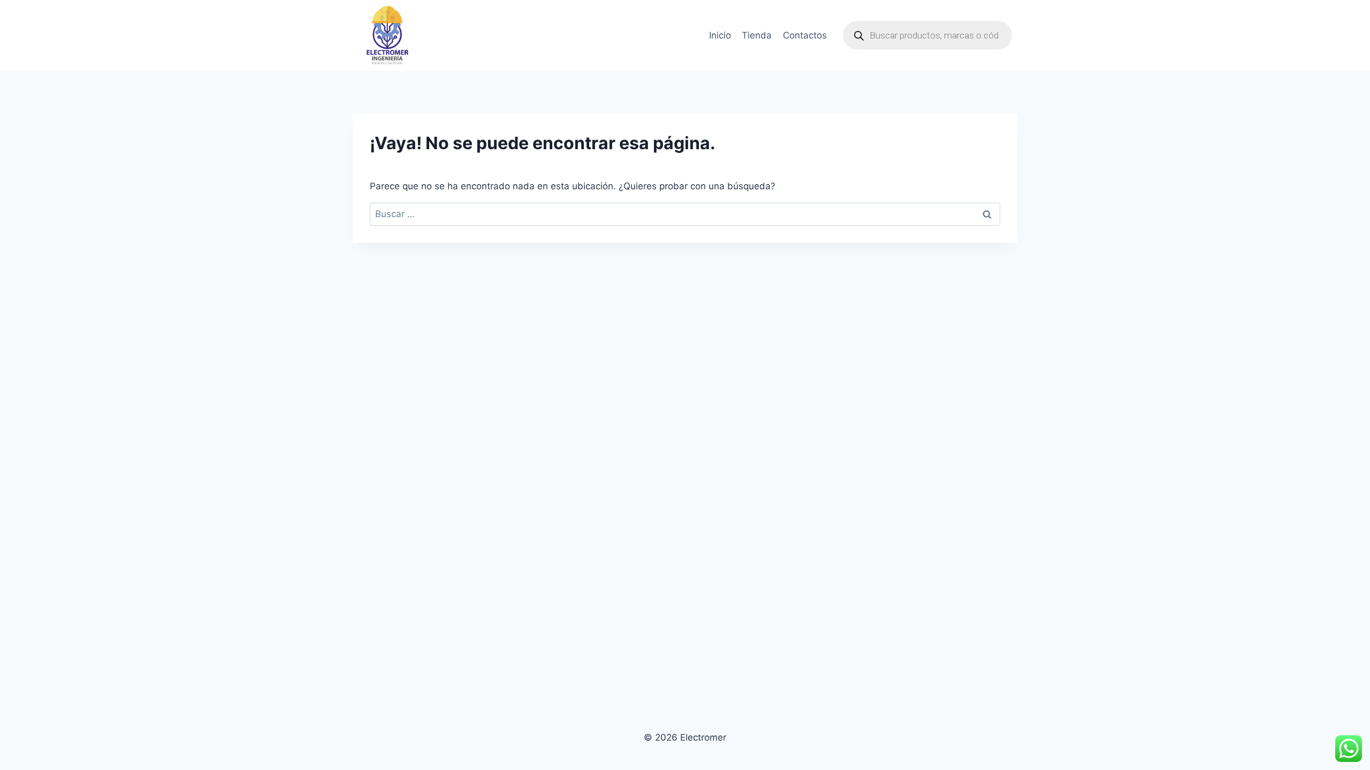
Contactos (805, 35)
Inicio (720, 35)
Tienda (757, 35)
